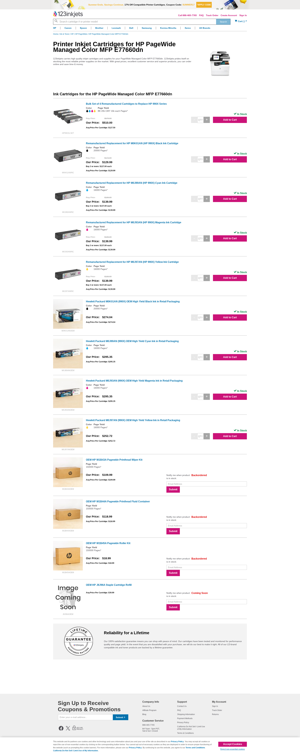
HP (72, 34)
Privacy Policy (183, 722)
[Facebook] (61, 730)
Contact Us (182, 706)
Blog (144, 714)
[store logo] (68, 14)
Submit (173, 489)
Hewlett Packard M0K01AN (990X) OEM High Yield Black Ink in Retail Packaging (133, 301)
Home (56, 34)
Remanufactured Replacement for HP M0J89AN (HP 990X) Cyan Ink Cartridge (131, 183)
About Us (146, 706)
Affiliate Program (149, 710)
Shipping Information (186, 714)
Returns (215, 714)
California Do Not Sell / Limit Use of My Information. (75, 751)
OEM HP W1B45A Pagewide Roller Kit (108, 543)
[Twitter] (68, 730)
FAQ (201, 15)
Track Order (212, 15)
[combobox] (141, 22)
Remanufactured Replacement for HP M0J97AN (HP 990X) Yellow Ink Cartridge (132, 262)
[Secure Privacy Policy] (77, 730)
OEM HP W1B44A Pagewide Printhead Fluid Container (118, 501)
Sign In (243, 15)
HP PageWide (81, 34)
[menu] (150, 28)
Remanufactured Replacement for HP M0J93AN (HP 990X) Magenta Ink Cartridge (133, 222)
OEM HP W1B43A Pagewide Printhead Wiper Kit (114, 459)
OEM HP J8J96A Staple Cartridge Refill (109, 585)
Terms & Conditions (185, 733)
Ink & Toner (65, 34)
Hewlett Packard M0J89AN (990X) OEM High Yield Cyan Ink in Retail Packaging (132, 341)
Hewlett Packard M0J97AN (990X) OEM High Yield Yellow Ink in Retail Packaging (133, 420)
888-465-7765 (190, 15)
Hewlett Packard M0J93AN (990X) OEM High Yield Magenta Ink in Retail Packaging (134, 380)
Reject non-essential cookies (232, 749)
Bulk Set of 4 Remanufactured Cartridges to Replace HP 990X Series (126, 103)
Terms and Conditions (195, 748)
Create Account (229, 15)
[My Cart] (241, 21)
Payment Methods (184, 718)
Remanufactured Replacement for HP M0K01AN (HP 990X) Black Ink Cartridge (132, 143)
